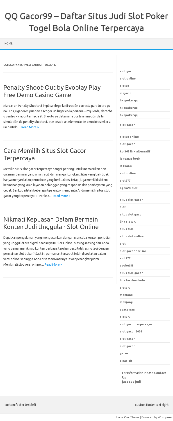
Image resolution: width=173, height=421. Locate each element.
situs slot (127, 228)
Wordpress (165, 417)
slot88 (124, 85)
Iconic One (123, 417)
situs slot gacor (131, 199)
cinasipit (126, 360)
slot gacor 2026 (131, 331)
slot (123, 206)
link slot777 (128, 221)
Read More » (30, 127)
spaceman (127, 309)
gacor (124, 353)
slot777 (125, 180)
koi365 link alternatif (135, 151)
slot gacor (127, 71)
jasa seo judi (131, 382)
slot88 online (129, 136)
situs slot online (131, 236)
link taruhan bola (132, 280)
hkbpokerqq (129, 100)
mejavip (125, 93)
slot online (128, 78)
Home (9, 43)
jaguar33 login (130, 158)
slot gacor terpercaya (136, 324)
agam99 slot (129, 187)
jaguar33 (126, 165)
